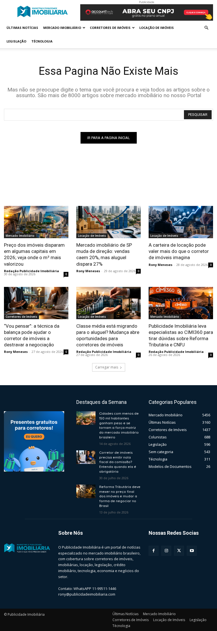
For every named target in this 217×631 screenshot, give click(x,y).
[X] (179, 551)
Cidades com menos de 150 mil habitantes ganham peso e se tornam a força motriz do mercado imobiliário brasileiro (119, 425)
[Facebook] (154, 551)
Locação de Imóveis (156, 27)
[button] (206, 28)
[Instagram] (166, 551)
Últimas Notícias (22, 27)
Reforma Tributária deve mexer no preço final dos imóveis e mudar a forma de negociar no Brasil (119, 496)
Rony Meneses (88, 271)
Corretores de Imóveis (110, 27)
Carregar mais (106, 367)
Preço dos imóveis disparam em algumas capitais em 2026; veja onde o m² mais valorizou (34, 254)
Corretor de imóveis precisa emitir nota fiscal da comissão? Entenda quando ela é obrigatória (117, 462)
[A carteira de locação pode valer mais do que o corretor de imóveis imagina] (181, 222)
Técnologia (42, 41)
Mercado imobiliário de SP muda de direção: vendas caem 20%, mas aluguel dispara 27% (104, 254)
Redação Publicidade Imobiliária (31, 271)
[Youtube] (192, 551)
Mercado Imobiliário (62, 27)
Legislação (16, 41)
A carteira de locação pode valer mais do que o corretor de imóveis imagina (179, 251)
